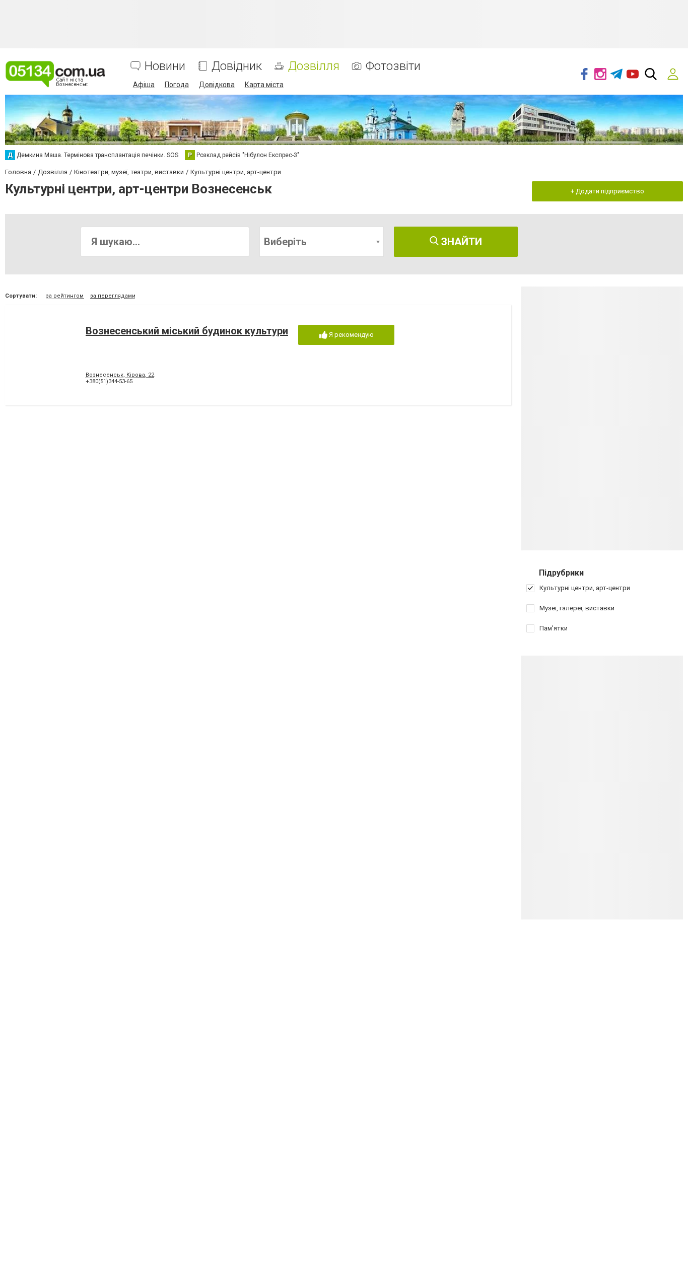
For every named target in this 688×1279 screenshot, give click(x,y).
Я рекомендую (350, 334)
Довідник (237, 66)
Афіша (144, 85)
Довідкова (217, 85)
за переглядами (112, 296)
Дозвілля (313, 66)
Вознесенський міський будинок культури (187, 331)
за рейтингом (65, 296)
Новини (165, 66)
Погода (177, 85)
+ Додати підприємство (607, 191)
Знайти (460, 242)
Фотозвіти (393, 66)
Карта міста (264, 85)
